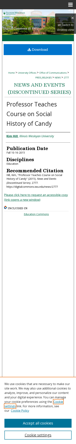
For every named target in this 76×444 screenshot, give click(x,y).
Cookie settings (38, 435)
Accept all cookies (38, 423)
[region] (38, 410)
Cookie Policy (20, 411)
